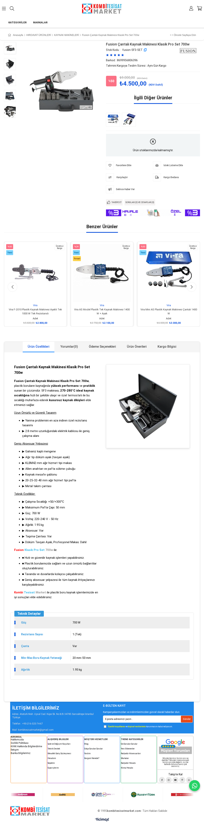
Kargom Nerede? (91, 758)
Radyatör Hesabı (128, 763)
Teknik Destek (54, 749)
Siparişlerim (53, 768)
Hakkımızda (17, 739)
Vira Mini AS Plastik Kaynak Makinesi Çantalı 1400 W (168, 311)
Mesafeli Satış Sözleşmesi (59, 753)
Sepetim (51, 763)
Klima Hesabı (127, 768)
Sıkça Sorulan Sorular (93, 749)
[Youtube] (175, 780)
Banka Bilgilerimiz (20, 753)
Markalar (125, 758)
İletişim (15, 749)
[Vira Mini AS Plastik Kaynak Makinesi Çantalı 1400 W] (114, 120)
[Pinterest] (182, 780)
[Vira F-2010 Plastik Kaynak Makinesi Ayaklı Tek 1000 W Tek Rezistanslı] (35, 273)
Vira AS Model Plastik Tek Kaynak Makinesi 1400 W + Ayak (102, 311)
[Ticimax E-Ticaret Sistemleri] (102, 820)
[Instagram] (169, 780)
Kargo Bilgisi (167, 346)
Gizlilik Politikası (19, 743)
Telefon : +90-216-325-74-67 (27, 723)
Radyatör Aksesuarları (131, 753)
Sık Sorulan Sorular (129, 744)
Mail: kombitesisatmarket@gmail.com (33, 729)
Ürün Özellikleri (38, 346)
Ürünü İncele (39, 296)
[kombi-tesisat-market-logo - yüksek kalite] (30, 811)
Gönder (187, 719)
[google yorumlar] (175, 745)
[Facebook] (162, 780)
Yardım (87, 753)
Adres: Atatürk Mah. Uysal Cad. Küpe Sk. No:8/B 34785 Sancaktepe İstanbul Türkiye (53, 716)
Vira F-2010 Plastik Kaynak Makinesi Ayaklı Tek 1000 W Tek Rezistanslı (35, 311)
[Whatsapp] (189, 780)
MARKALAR (40, 22)
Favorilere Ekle (30, 296)
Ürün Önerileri (137, 346)
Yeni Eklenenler (128, 749)
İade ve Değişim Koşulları (59, 744)
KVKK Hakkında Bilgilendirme (26, 746)
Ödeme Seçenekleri (102, 346)
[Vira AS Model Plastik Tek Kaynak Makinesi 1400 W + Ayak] (102, 273)
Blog (86, 744)
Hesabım (52, 758)
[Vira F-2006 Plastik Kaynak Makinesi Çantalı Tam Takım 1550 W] (130, 120)
